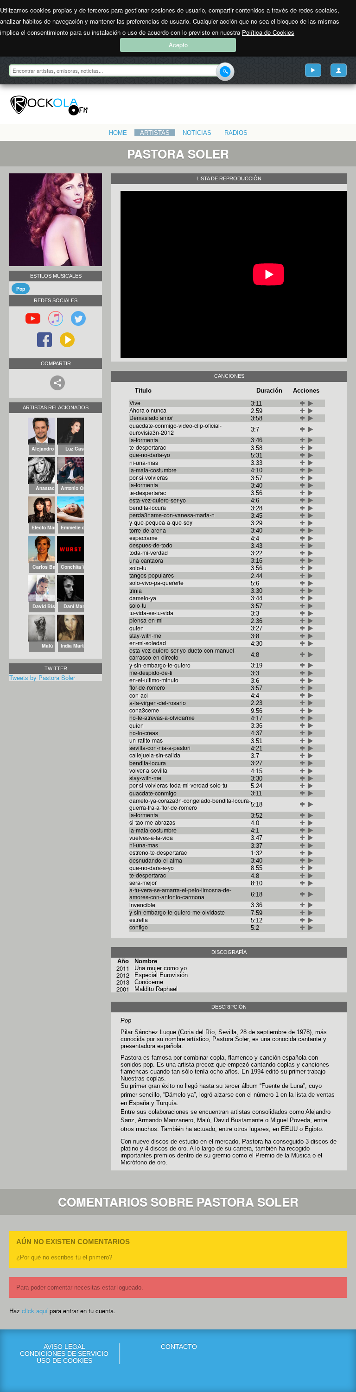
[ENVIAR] (225, 71)
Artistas (155, 132)
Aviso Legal (64, 1346)
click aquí (35, 1310)
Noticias (197, 132)
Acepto (178, 44)
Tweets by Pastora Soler (42, 677)
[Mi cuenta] (339, 70)
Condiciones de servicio (64, 1353)
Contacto (179, 1346)
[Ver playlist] (313, 70)
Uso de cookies (64, 1360)
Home (118, 132)
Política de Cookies (268, 32)
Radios (236, 132)
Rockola (49, 106)
